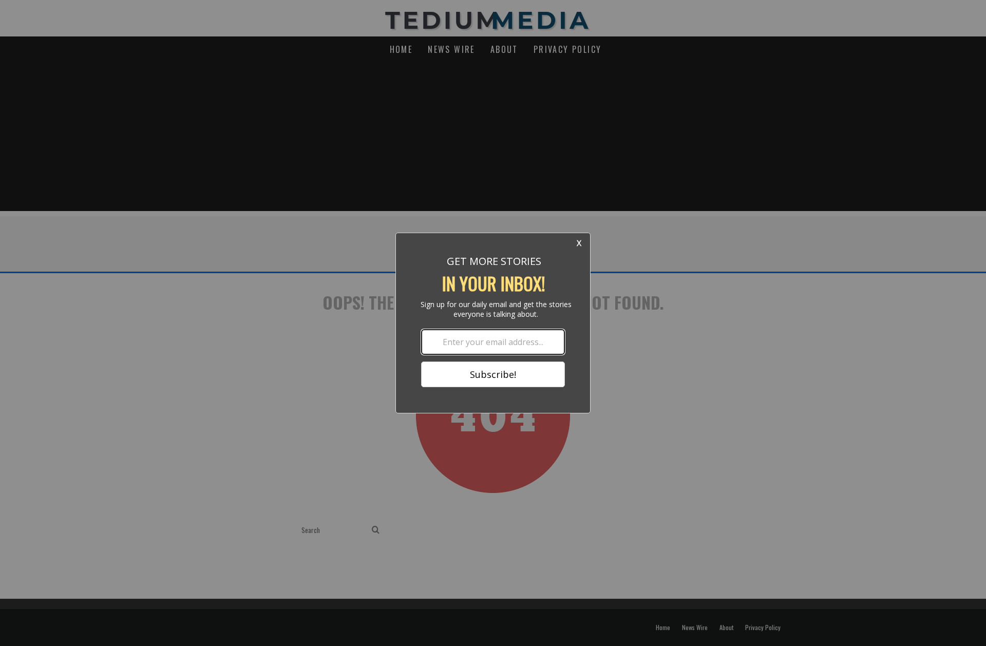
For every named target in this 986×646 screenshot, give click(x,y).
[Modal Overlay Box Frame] (493, 323)
